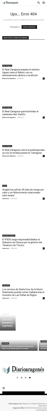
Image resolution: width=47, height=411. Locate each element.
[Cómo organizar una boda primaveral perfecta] (8, 317)
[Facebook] (17, 378)
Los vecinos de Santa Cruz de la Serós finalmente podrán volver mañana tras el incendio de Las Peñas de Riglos (23, 292)
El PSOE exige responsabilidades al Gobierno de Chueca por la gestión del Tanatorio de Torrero (22, 242)
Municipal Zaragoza (9, 235)
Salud (4, 186)
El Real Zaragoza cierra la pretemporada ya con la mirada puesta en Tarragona (23, 151)
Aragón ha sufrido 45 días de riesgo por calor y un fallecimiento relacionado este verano (23, 192)
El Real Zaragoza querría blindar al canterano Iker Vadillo (20, 113)
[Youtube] (30, 378)
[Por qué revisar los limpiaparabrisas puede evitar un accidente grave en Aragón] (19, 341)
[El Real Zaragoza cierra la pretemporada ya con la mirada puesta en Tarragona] (23, 135)
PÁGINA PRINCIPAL (29, 27)
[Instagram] (21, 378)
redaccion (5, 198)
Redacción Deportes (9, 78)
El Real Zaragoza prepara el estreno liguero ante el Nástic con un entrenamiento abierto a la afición (21, 72)
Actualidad (6, 285)
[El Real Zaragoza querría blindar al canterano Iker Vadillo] (23, 96)
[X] (26, 378)
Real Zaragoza (7, 65)
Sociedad (5, 343)
